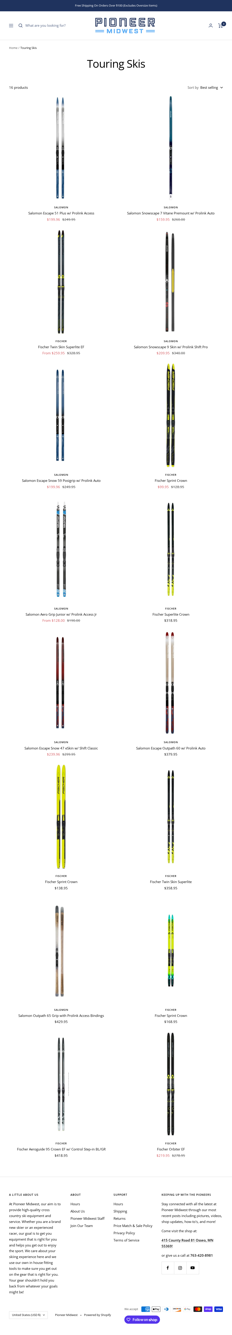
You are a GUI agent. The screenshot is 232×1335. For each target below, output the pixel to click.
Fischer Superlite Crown (170, 614)
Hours (75, 1204)
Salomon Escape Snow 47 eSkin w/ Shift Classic (61, 748)
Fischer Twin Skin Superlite (171, 881)
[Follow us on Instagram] (180, 1268)
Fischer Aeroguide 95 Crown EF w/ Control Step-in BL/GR (61, 1149)
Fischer (61, 341)
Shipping (120, 1211)
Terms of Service (126, 1240)
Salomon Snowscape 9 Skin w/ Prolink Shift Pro (171, 347)
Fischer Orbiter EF (171, 1149)
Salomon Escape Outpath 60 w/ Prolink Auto (170, 748)
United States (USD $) (26, 1315)
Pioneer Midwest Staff (87, 1218)
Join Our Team (81, 1225)
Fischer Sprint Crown (171, 480)
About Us (77, 1211)
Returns (120, 1218)
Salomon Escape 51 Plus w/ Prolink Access (61, 213)
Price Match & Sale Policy (133, 1225)
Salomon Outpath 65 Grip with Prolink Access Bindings (61, 1015)
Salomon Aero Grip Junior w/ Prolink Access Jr (61, 614)
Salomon (61, 207)
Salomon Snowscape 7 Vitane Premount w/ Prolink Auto (171, 213)
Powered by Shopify (97, 1315)
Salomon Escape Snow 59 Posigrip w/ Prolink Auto (61, 480)
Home (13, 48)
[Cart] (220, 25)
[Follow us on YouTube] (192, 1268)
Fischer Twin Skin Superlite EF (61, 347)
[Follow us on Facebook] (168, 1268)
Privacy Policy (124, 1233)
